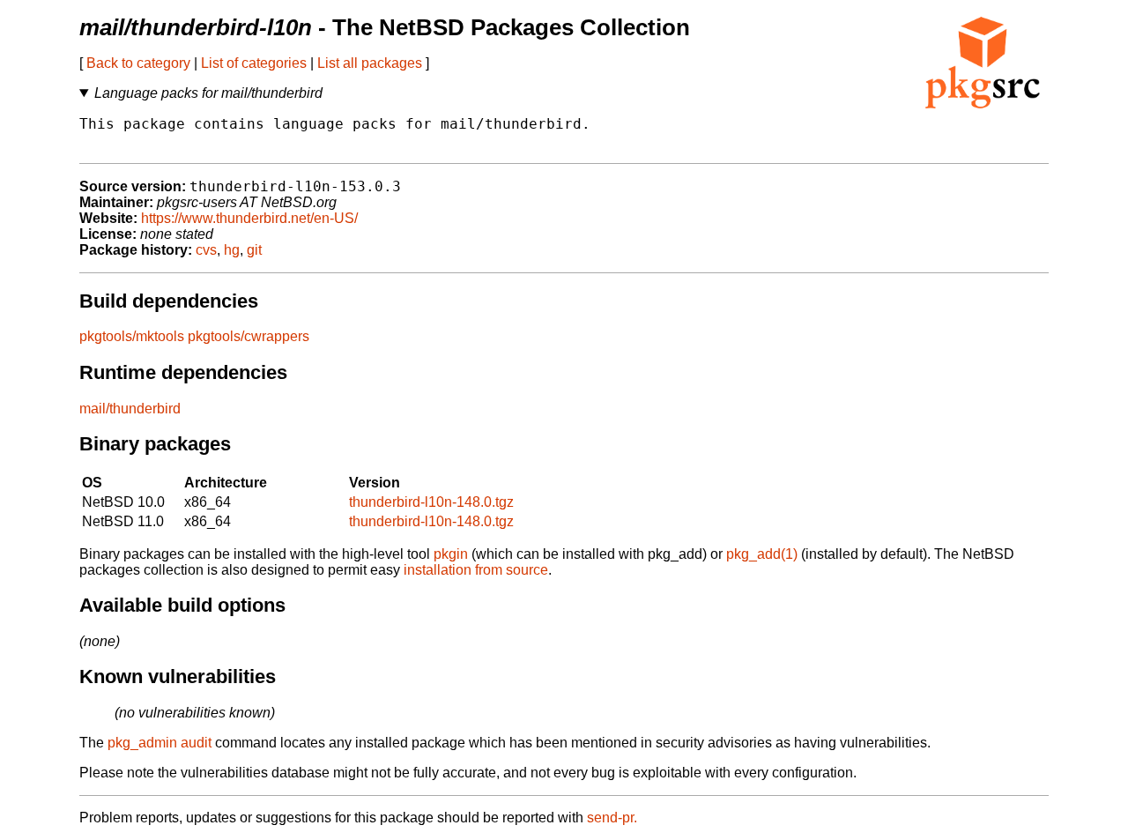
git (254, 249)
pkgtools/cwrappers (248, 336)
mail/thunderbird (130, 408)
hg (232, 249)
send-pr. (612, 817)
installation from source (476, 569)
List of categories (254, 63)
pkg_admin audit (160, 742)
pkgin (451, 553)
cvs (206, 249)
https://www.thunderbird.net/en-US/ (249, 218)
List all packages (369, 63)
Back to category (138, 63)
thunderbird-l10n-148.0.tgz (431, 501)
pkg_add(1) (762, 553)
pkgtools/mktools (131, 336)
